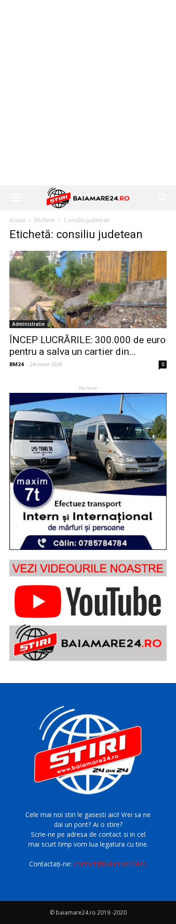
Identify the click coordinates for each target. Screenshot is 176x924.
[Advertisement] (88, 92)
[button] (163, 197)
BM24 (16, 364)
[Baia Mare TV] (88, 610)
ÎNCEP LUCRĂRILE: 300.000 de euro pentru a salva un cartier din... (87, 345)
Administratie (28, 324)
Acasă (17, 220)
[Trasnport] (88, 471)
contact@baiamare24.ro (110, 863)
